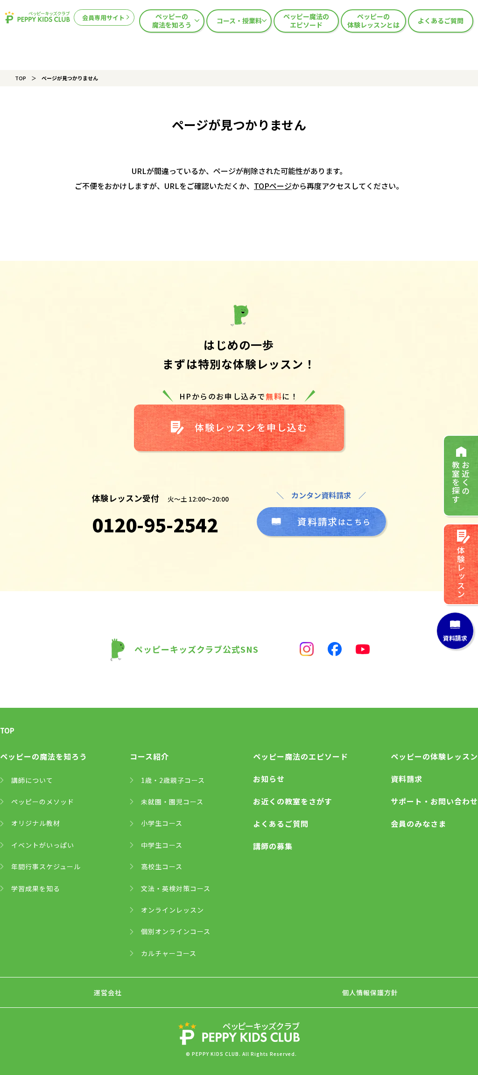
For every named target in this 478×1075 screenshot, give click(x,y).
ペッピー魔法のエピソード (306, 20)
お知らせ (269, 778)
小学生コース (162, 823)
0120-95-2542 (155, 524)
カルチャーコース (169, 953)
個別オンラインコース (176, 931)
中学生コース (162, 845)
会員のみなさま (418, 823)
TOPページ (273, 185)
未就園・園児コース (172, 801)
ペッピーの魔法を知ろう (171, 20)
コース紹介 (149, 756)
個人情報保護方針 (370, 992)
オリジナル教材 (35, 823)
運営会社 (108, 992)
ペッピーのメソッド (42, 801)
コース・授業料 (239, 20)
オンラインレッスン (172, 909)
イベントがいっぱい (42, 845)
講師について (32, 780)
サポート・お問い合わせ (434, 801)
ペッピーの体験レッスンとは (373, 20)
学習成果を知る (35, 888)
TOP (20, 78)
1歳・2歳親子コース (173, 780)
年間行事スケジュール (46, 866)
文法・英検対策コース (176, 888)
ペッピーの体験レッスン (434, 756)
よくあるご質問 (441, 20)
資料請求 (406, 778)
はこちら (334, 521)
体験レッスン (461, 572)
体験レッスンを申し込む (251, 427)
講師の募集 (273, 846)
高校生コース (162, 866)
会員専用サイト (103, 17)
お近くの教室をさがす (292, 801)
